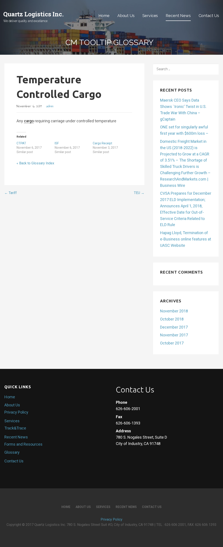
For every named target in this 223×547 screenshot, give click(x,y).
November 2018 (174, 311)
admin (49, 106)
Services (150, 15)
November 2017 (174, 335)
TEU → (139, 193)
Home (104, 15)
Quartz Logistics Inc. (33, 14)
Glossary (12, 452)
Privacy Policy (16, 412)
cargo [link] (29, 121)
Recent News (178, 15)
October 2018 (172, 319)
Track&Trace (15, 428)
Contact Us (209, 15)
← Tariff (10, 193)
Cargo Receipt (102, 143)
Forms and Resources (23, 444)
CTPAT (21, 143)
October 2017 (172, 343)
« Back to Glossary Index (35, 163)
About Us (126, 15)
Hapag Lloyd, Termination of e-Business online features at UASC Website (185, 239)
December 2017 (174, 327)
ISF (57, 143)
